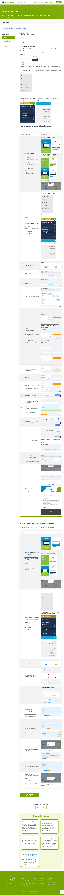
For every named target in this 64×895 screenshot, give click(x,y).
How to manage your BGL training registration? (7, 46)
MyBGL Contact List (27, 838)
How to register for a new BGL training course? (7, 41)
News (42, 880)
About (42, 878)
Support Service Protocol (52, 885)
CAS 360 (32, 164)
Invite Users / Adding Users (48, 838)
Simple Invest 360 (26, 883)
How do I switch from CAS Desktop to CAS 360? (48, 822)
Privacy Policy (51, 882)
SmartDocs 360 (25, 885)
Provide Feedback (41, 807)
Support (46, 2)
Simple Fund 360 (25, 880)
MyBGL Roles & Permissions (30, 795)
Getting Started (5, 22)
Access (4, 37)
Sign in (58, 2)
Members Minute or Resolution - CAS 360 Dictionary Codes (29, 855)
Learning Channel (38, 2)
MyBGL (24, 28)
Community (52, 2)
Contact (43, 883)
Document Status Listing (28, 821)
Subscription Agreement (51, 879)
